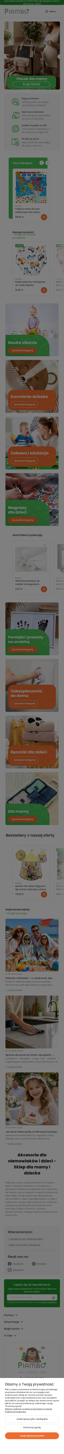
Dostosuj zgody (32, 1427)
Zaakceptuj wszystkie (32, 1435)
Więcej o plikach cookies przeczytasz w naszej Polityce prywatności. (28, 1410)
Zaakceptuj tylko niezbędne (32, 1419)
